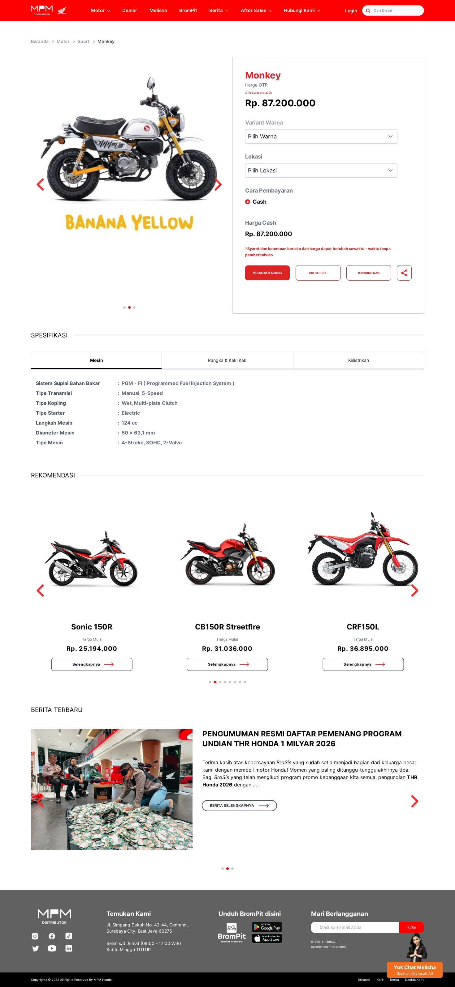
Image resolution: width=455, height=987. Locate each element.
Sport (83, 41)
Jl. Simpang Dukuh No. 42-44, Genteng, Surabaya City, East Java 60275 (147, 928)
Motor (98, 10)
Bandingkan (369, 273)
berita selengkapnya (232, 805)
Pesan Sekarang (267, 273)
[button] (40, 184)
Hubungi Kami (299, 10)
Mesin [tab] (96, 360)
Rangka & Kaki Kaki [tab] (227, 360)
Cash (259, 201)
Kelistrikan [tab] (358, 360)
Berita (394, 979)
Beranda (40, 41)
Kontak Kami (414, 979)
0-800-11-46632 (323, 941)
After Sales (253, 10)
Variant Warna (264, 122)
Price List (318, 273)
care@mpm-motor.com (328, 946)
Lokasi (253, 156)
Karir (380, 979)
